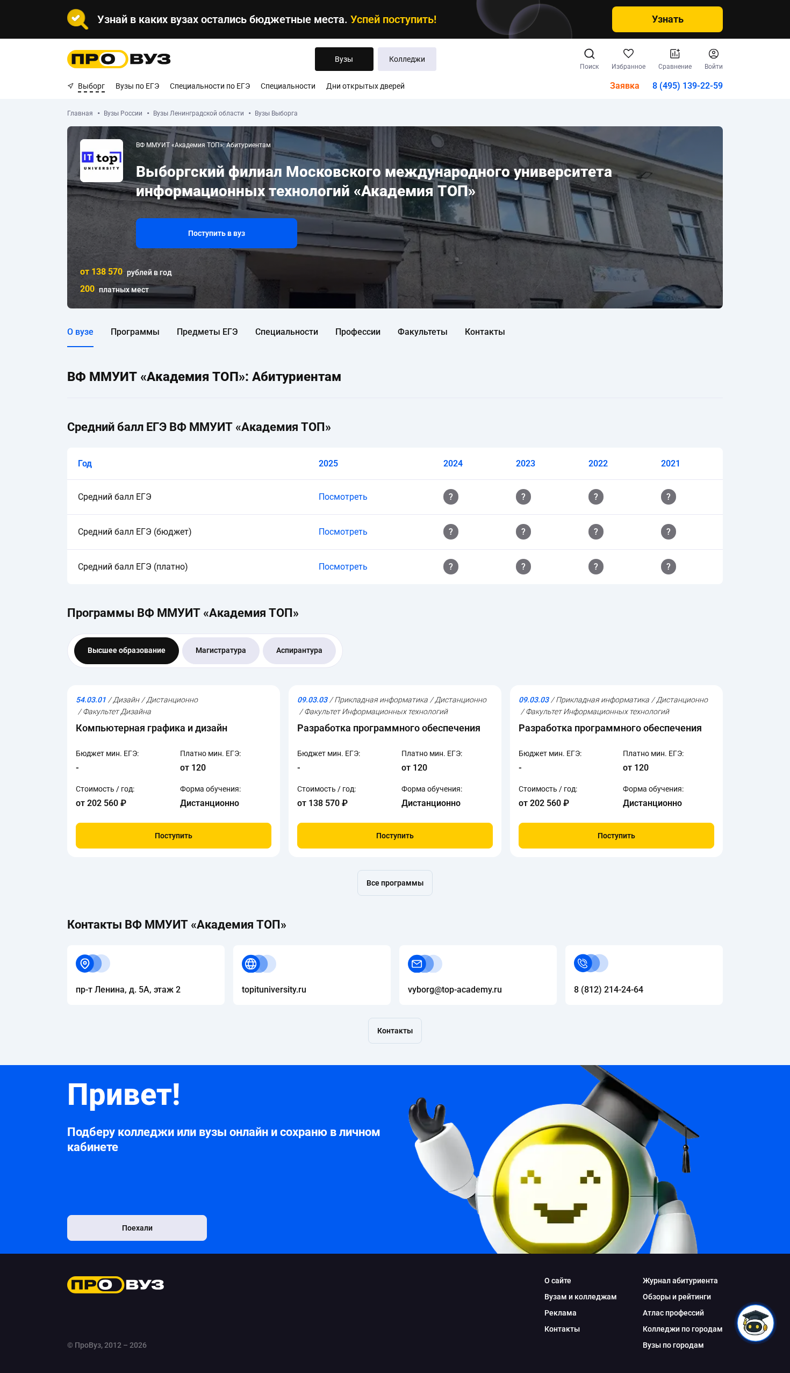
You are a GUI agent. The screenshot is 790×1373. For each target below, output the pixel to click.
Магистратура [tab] (221, 650)
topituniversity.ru (265, 951)
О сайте (557, 1280)
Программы (135, 332)
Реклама (560, 1313)
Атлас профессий (673, 1313)
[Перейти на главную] (119, 59)
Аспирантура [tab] (299, 650)
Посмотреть (343, 497)
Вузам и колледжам (580, 1296)
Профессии (357, 332)
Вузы (344, 59)
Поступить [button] (173, 835)
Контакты (485, 332)
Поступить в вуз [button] (216, 233)
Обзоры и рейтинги (677, 1296)
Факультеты (423, 332)
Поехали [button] (137, 1228)
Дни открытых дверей (365, 86)
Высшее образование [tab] (127, 650)
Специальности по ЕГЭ (210, 86)
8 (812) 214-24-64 (600, 951)
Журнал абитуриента (680, 1280)
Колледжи (407, 59)
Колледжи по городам (683, 1329)
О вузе (80, 332)
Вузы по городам (673, 1345)
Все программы (395, 883)
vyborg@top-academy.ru (446, 951)
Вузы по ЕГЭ (137, 86)
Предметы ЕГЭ (207, 332)
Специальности (288, 86)
